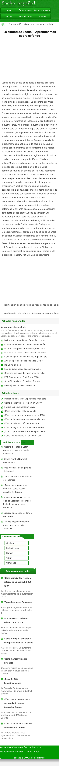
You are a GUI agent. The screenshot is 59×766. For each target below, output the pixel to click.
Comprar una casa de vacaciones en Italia (24, 373)
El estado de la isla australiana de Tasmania (25, 352)
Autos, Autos (33, 751)
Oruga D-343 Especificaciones (12, 681)
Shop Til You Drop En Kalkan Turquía (22, 381)
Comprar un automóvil (42, 10)
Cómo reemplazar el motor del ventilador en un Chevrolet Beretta (17, 703)
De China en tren (12, 365)
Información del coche (21, 24)
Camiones (11, 562)
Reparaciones (25, 10)
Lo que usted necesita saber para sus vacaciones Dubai (22, 369)
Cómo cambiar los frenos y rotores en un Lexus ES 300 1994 (18, 582)
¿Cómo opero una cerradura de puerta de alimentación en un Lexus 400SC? (24, 432)
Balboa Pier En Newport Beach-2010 (15, 461)
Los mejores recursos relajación (20, 385)
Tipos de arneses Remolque (18, 602)
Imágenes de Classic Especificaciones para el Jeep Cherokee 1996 (25, 399)
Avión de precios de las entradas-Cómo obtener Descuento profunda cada (23, 361)
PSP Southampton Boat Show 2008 (21, 377)
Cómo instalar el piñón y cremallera (21, 423)
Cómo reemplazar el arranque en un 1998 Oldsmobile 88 (24, 415)
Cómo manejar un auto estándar (15, 661)
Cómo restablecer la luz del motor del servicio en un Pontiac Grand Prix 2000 (23, 436)
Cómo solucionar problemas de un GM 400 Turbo (18, 725)
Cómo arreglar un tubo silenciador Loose (24, 427)
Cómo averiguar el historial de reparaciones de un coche (18, 640)
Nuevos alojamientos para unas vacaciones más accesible (16, 525)
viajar (51, 24)
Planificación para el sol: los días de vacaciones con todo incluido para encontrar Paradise (17, 502)
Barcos (42, 16)
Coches (8, 16)
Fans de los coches (33, 747)
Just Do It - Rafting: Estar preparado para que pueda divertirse (16, 450)
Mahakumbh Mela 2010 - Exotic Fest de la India (24, 341)
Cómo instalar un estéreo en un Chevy (23, 403)
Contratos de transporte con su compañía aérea (24, 345)
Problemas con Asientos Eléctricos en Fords (16, 620)
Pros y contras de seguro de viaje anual (17, 469)
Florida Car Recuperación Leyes (19, 407)
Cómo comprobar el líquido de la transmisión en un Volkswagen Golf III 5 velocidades (23, 411)
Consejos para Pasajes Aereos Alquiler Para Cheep (25, 357)
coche (39, 24)
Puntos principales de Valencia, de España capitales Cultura (24, 349)
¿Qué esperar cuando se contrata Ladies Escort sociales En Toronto (15, 488)
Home (9, 10)
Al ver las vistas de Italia (13, 327)
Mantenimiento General (11, 751)
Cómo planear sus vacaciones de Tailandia (18, 478)
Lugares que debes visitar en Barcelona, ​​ (17, 515)
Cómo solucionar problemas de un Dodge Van (24, 420)
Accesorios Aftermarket (11, 747)
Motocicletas (25, 16)
